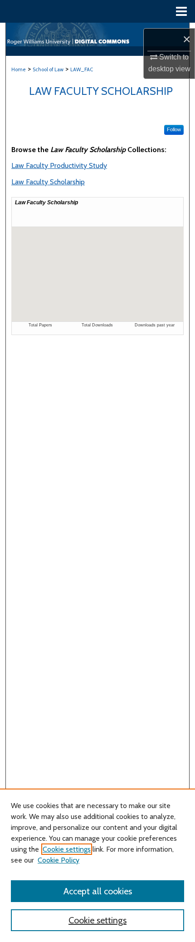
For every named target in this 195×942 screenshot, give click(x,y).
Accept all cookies (97, 891)
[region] (97, 865)
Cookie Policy (58, 860)
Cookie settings (67, 849)
